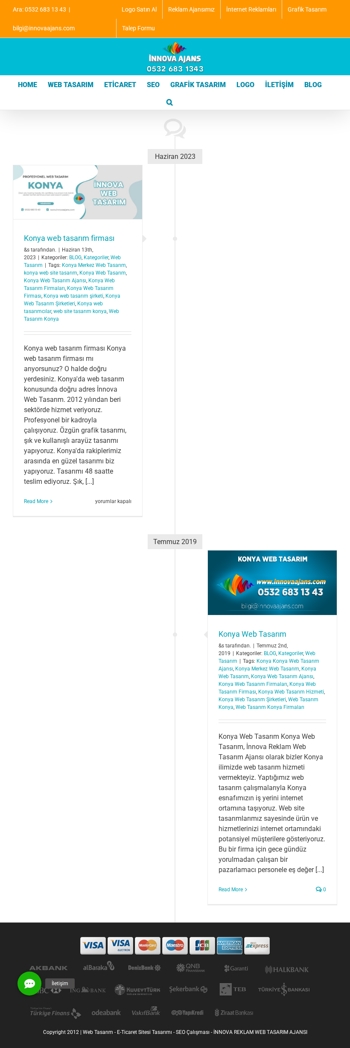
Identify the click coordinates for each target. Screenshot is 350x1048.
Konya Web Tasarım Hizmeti (291, 692)
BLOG (75, 258)
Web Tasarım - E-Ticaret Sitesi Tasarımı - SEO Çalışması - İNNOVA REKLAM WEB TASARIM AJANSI (195, 1032)
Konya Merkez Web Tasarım (94, 265)
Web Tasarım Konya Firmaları (270, 707)
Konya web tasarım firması (69, 238)
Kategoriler (96, 258)
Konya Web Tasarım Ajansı (55, 281)
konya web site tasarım (50, 273)
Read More (36, 501)
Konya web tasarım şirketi (73, 296)
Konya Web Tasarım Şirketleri (252, 700)
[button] (169, 101)
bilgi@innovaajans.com (44, 28)
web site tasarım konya (80, 311)
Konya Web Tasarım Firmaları (253, 684)
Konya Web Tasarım (102, 273)
